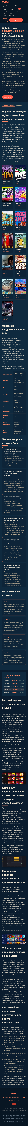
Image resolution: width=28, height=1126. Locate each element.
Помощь (5, 11)
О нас (18, 10)
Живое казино (16, 6)
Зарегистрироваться (16, 20)
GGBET (5, 2)
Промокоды (12, 11)
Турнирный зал (6, 6)
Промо (4, 15)
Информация (19, 105)
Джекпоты (11, 15)
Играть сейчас (7, 97)
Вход (5, 20)
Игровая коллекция (8, 105)
